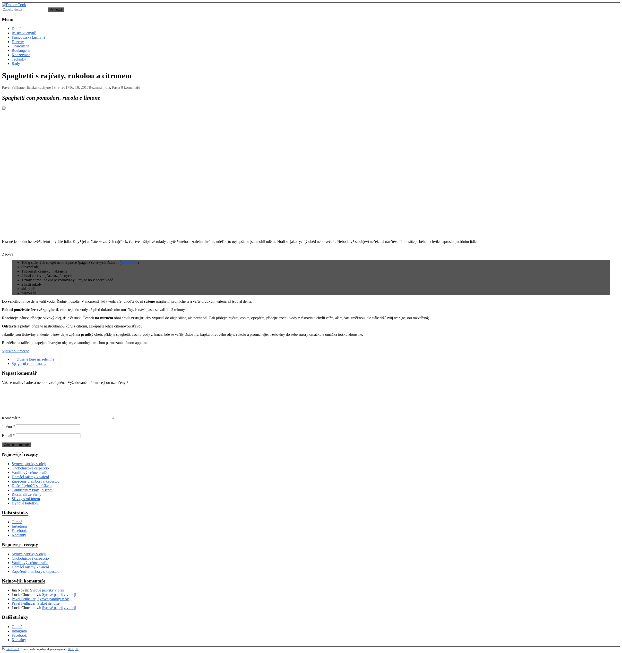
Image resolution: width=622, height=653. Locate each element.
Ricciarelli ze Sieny (26, 494)
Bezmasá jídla (99, 87)
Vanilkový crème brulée (30, 472)
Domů (16, 28)
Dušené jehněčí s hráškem (32, 486)
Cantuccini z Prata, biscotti (32, 490)
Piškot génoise (48, 603)
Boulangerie (21, 50)
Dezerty (18, 42)
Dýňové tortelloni (25, 503)
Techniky (19, 59)
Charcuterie (20, 46)
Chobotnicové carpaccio (30, 468)
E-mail (8, 435)
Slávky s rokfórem (26, 499)
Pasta (116, 87)
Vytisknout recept (15, 351)
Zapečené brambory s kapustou (36, 481)
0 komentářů (130, 87)
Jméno (8, 426)
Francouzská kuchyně (28, 37)
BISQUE (73, 649)
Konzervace (21, 55)
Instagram (19, 526)
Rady (16, 64)
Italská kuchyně (24, 33)
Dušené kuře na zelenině (33, 359)
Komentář (11, 418)
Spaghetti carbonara (29, 364)
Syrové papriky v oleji (29, 464)
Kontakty (19, 535)
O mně (17, 522)
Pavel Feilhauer (14, 87)
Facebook (19, 531)
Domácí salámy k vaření (30, 477)
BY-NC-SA (12, 649)
